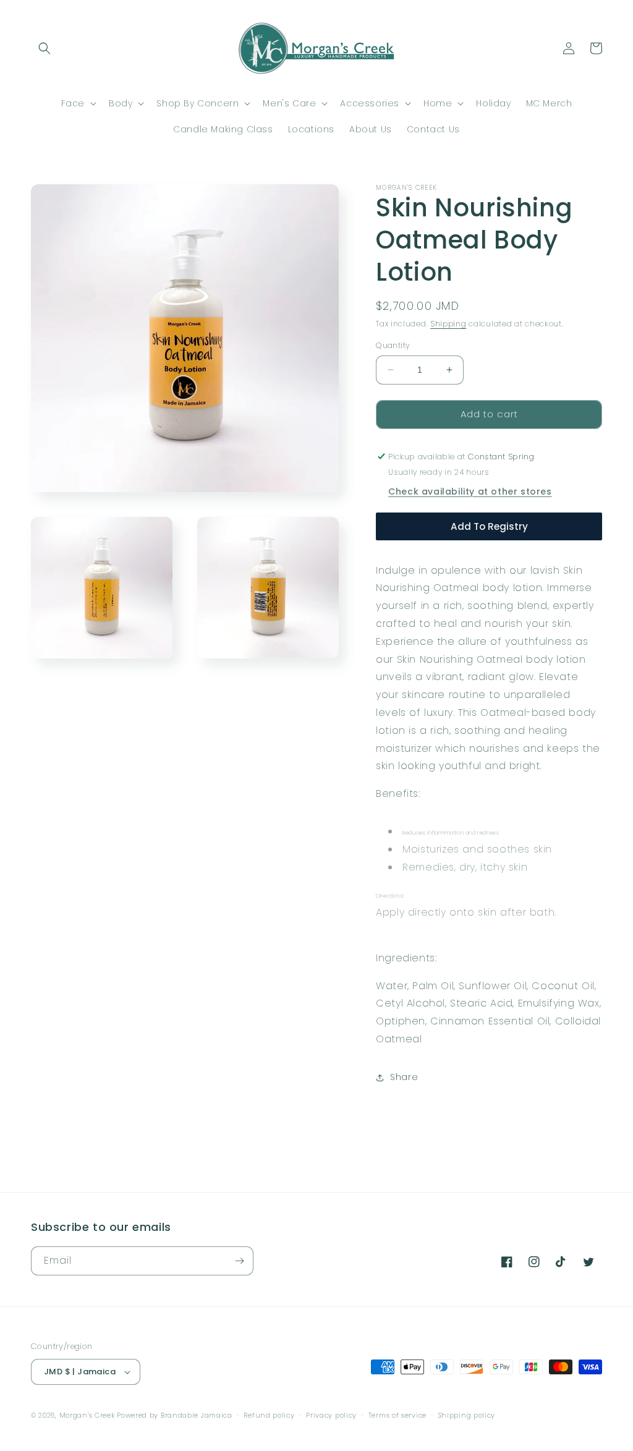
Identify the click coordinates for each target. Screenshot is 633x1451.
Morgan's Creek (88, 1415)
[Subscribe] (239, 1260)
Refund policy (269, 1415)
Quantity (393, 345)
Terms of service (397, 1415)
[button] (44, 48)
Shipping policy (467, 1415)
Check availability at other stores (469, 491)
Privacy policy (331, 1415)
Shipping (448, 323)
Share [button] (404, 1077)
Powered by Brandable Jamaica (174, 1415)
